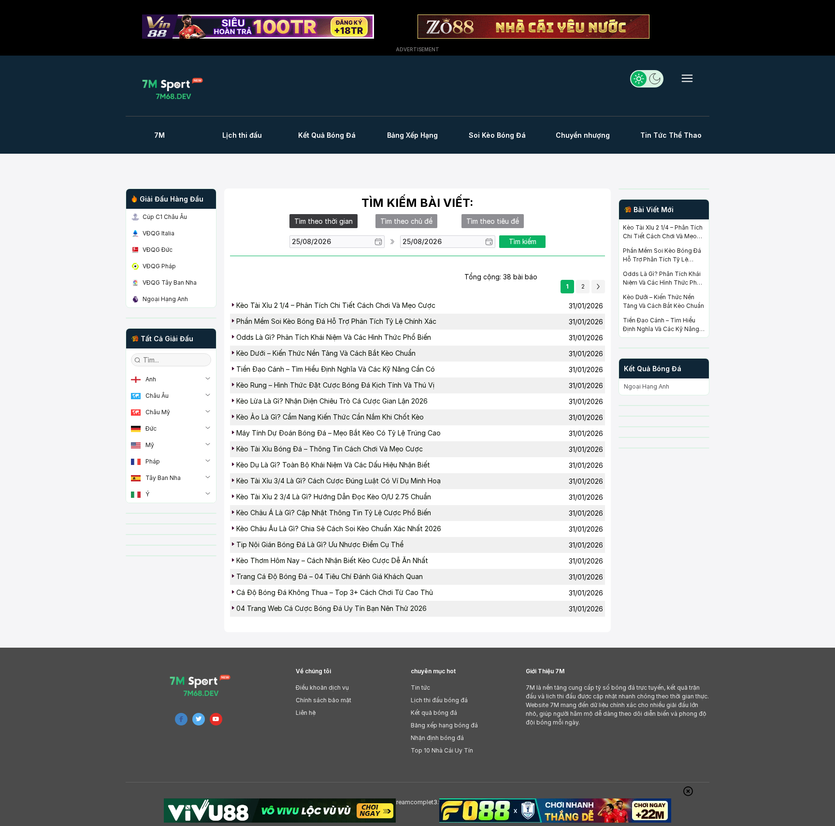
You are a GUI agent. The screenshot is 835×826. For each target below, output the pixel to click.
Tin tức (420, 687)
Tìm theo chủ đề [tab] (406, 221)
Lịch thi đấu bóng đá (439, 700)
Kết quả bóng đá (434, 712)
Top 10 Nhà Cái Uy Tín (442, 750)
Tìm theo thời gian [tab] (323, 221)
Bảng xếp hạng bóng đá (444, 725)
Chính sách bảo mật (323, 700)
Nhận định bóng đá (437, 737)
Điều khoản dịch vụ (322, 687)
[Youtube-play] (216, 719)
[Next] (598, 286)
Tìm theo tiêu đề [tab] (492, 221)
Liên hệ (306, 712)
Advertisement (417, 49)
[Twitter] (198, 719)
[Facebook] (181, 719)
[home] (175, 88)
